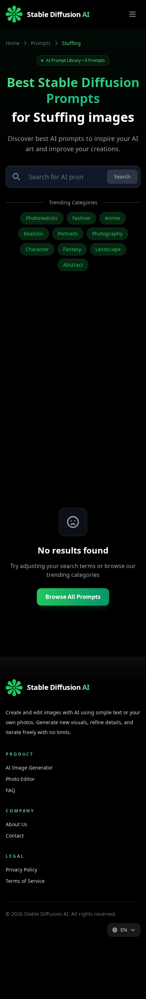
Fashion (81, 218)
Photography (107, 233)
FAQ (10, 790)
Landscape (108, 249)
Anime (112, 218)
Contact (15, 835)
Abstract (73, 264)
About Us (16, 824)
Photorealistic (42, 218)
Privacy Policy (21, 869)
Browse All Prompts (73, 597)
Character (37, 249)
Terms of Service (25, 881)
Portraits (68, 233)
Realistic (34, 233)
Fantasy (72, 249)
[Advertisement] (73, 401)
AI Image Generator (29, 767)
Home (12, 43)
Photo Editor (20, 779)
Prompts (41, 43)
